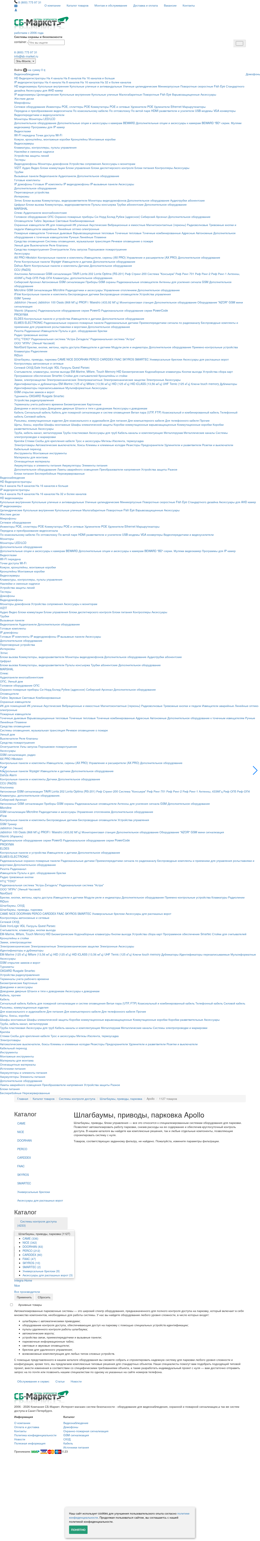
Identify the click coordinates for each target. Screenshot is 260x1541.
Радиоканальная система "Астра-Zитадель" (60, 339)
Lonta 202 (86, 274)
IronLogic (47, 367)
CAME (61, 359)
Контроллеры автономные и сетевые (39, 363)
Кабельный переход (27, 449)
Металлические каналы (199, 433)
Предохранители (152, 445)
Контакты (189, 5)
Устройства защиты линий (31, 155)
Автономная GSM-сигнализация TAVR (54, 274)
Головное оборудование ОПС (34, 217)
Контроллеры (164, 168)
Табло (38, 221)
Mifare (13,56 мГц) (99, 384)
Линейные (86, 237)
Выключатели (39, 245)
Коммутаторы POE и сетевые (110, 107)
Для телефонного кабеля (182, 420)
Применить (24, 1297)
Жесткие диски (24, 98)
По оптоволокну (119, 111)
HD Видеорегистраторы (30, 78)
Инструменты (23, 453)
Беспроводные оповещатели (119, 294)
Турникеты (21, 396)
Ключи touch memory (205, 384)
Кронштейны (79, 139)
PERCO (94, 359)
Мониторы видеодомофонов (107, 200)
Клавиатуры (22, 351)
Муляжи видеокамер (187, 551)
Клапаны (62, 245)
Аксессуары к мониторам (118, 164)
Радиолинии (39, 351)
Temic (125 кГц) (180, 384)
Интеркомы (21, 196)
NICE (69, 359)
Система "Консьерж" (161, 274)
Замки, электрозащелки (30, 380)
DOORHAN (81, 359)
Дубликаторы (228, 384)
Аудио (26, 168)
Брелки (102, 331)
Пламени (100, 237)
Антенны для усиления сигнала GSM (183, 282)
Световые (62, 221)
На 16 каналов (90, 82)
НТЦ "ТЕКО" (22, 339)
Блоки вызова (32, 200)
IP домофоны (23, 184)
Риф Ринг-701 (185, 274)
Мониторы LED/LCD (42, 119)
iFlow (17, 294)
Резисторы (133, 445)
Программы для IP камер (48, 127)
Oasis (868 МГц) (67, 302)
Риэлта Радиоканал (27, 331)
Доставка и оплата (145, 5)
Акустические (98, 225)
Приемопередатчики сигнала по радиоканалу (169, 323)
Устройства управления (155, 294)
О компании (52, 5)
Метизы (106, 441)
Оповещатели (23, 221)
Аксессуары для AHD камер (44, 90)
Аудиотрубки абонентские (187, 200)
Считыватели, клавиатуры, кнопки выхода (42, 371)
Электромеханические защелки (124, 380)
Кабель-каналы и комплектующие (140, 433)
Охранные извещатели (29, 225)
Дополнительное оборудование (35, 123)
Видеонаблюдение (26, 74)
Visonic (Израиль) (25, 310)
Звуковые (48, 221)
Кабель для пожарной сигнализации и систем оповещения (91, 412)
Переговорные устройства (31, 192)
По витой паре (140, 111)
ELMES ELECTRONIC (28, 323)
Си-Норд (100, 217)
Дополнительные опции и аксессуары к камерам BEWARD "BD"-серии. (183, 123)
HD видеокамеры (25, 86)
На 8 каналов (72, 78)
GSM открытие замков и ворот (34, 392)
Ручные (74, 237)
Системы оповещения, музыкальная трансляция (77, 241)
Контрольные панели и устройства (47, 318)
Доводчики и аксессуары (30, 408)
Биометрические (133, 371)
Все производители (27, 1292)
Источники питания (13, 1068)
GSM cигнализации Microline (46, 290)
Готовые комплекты (27, 180)
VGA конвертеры (224, 111)
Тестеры (19, 160)
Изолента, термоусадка (128, 441)
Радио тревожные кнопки (31, 335)
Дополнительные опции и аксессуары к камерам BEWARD (96, 123)
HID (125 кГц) (121, 384)
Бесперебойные (45, 473)
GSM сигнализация (76, 1435)
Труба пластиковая (75, 433)
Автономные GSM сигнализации (63, 282)
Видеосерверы (24, 143)
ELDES (18, 318)
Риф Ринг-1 (219, 274)
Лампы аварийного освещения (78, 469)
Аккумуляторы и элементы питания (37, 465)
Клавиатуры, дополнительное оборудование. (83, 278)
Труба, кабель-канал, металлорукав (38, 433)
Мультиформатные (78, 388)
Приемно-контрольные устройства (215, 347)
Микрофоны (22, 102)
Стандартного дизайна (203, 502)
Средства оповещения (29, 241)
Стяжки (30, 441)
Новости (76, 1381)
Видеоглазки (22, 131)
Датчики (83, 265)
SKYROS (128, 359)
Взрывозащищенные (186, 94)
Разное (172, 469)
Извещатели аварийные (41, 229)
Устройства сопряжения (85, 164)
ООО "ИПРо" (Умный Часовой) (34, 343)
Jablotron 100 (47, 302)
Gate (37, 367)
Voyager (56, 261)
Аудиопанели (67, 176)
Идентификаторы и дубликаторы (36, 384)
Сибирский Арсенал (154, 217)
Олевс (18, 213)
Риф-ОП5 (32, 278)
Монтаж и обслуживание (110, 5)
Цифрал (19, 204)
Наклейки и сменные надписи (34, 151)
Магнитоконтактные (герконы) (166, 225)
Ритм (17, 261)
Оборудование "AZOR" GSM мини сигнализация (191, 832)
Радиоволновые (197, 225)
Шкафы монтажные (57, 424)
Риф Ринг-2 (202, 274)
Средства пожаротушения (31, 249)
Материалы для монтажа (31, 457)
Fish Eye (219, 86)
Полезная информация (30, 1443)
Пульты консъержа (103, 204)
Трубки (18, 172)
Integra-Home (23, 1280)
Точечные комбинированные (161, 233)
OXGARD (35, 396)
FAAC (118, 359)
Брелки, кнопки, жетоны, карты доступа (53, 347)
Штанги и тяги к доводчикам (93, 408)
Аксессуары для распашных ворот (206, 359)
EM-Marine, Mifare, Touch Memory (93, 371)
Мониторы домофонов (53, 164)
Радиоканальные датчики (121, 323)
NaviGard (20, 347)
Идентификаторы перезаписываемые (39, 388)
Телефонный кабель (209, 1003)
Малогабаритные (130, 94)
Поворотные (151, 94)
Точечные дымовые (59, 233)
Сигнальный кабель (38, 412)
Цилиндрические (48, 94)
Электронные (155, 380)
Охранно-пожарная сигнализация (85, 1431)
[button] (255, 770)
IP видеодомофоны (76, 184)
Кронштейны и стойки (113, 376)
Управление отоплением (120, 290)
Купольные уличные (104, 94)
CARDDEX (107, 359)
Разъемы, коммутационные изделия (38, 420)
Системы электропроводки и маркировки (180, 1028)
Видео (35, 168)
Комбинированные (81, 221)
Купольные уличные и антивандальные (96, 86)
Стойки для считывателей (80, 376)
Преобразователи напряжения (119, 469)
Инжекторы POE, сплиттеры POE (68, 107)
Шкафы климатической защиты (92, 424)
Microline (20, 290)
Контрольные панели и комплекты (60, 257)
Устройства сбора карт (218, 371)
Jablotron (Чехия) (25, 302)
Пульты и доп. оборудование (77, 331)
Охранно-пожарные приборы (74, 217)
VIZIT (17, 168)
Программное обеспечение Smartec (38, 376)
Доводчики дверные (61, 408)
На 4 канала (55, 78)
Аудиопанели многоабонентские (45, 213)
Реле (52, 245)
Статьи (60, 1381)
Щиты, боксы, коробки (28, 424)
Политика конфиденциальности (35, 1435)
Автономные (204, 233)
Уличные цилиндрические (140, 86)
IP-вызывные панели (104, 184)
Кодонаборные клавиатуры (163, 371)
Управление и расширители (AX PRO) (152, 257)
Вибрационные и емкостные (126, 225)
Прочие (205, 420)
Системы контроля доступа (77, 1099)
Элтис (18, 200)
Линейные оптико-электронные (78, 229)
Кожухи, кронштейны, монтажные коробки (42, 139)
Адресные (188, 233)
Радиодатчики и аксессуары (84, 290)
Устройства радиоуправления (34, 400)
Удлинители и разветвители (182, 445)
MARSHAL (21, 208)
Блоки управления (78, 168)
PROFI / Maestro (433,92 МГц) (99, 302)
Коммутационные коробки (194, 424)
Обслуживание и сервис (33, 1381)
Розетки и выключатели (217, 445)
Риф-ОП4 (45, 278)
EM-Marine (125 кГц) (72, 384)
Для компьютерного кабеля (146, 420)
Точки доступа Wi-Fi (49, 135)
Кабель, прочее (10, 995)
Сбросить (44, 1297)
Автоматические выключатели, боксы (60, 445)
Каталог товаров (77, 5)
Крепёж (19, 441)
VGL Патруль (62, 367)
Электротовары (24, 445)
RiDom (18, 355)
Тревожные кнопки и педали (182, 706)
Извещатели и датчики (77, 261)
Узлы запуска (78, 249)
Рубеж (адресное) (128, 217)
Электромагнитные (90, 380)
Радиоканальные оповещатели (137, 282)
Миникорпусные (169, 86)
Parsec (85, 367)
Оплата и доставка (26, 1427)
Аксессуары (208, 94)
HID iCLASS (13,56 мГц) (146, 384)
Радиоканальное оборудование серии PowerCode (134, 310)
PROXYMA (21, 314)
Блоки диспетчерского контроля (112, 168)
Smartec (58, 396)
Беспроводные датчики (83, 294)
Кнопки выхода (192, 371)
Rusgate (47, 396)
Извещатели (49, 331)
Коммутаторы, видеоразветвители (64, 200)
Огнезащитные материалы (32, 461)
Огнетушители (59, 249)
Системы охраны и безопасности (38, 37)
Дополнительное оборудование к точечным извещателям (205, 718)
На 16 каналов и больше (98, 78)
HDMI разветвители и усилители (172, 111)
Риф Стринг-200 (136, 274)
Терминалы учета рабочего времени (38, 404)
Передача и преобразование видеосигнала (43, 111)
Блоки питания (144, 168)
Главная (22, 1099)
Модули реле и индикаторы (129, 347)
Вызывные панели (26, 176)
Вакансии (170, 5)
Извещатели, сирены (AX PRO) (105, 257)
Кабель (19, 412)
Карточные (94, 404)
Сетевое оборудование (29, 107)
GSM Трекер (22, 298)
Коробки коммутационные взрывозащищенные (145, 424)
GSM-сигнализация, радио (18, 755)
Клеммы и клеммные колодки (105, 445)
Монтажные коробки (102, 139)
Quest (76, 367)
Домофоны (7, 596)
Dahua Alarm (22, 265)
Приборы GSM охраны (101, 282)
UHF (166, 384)
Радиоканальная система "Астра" (112, 339)
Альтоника (21, 274)
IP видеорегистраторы (29, 82)
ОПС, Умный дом (11, 681)
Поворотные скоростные (196, 86)
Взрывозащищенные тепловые (93, 233)
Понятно (78, 1530)
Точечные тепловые (128, 233)
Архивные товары (30, 1305)
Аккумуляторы (71, 465)
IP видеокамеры (25, 94)
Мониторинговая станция (137, 302)
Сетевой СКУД (23, 367)
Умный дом (21, 245)
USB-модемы (204, 111)
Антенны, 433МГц (211, 791)
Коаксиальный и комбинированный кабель (190, 412)
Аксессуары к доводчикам (130, 408)
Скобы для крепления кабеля (55, 441)
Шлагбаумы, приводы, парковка (35, 359)
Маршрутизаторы (194, 107)
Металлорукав (173, 433)
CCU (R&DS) (22, 270)
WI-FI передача (24, 135)
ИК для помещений (59, 225)
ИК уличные (80, 225)
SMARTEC (142, 359)
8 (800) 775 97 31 (29, 2)
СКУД (66, 1439)
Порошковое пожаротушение (107, 249)
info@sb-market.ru (26, 56)
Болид (111, 217)
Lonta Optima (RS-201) (109, 274)
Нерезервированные (71, 473)
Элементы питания (94, 465)
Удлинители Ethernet (168, 107)
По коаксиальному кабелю (90, 111)
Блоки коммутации (52, 168)
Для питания (118, 420)
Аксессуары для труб (103, 433)
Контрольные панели (36, 261)
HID (118, 371)
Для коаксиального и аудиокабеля (86, 420)
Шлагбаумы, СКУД (12, 905)
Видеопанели (48, 176)
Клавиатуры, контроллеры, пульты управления (45, 147)
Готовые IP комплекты (48, 184)
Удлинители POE (142, 107)
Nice (17, 1285)
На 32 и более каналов (115, 82)
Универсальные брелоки (166, 359)
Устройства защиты (154, 469)
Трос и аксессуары (88, 441)
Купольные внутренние (53, 86)
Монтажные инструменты (50, 453)
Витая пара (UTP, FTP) (146, 412)
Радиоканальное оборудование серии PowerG (69, 310)
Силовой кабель (35, 416)
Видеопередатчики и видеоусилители (39, 115)
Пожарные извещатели (29, 233)
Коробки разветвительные (185, 1019)
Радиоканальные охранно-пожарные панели (74, 323)
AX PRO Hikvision (25, 257)
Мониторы (21, 119)
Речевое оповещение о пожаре (132, 241)
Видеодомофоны (25, 164)
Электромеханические (61, 380)
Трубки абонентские (130, 204)
